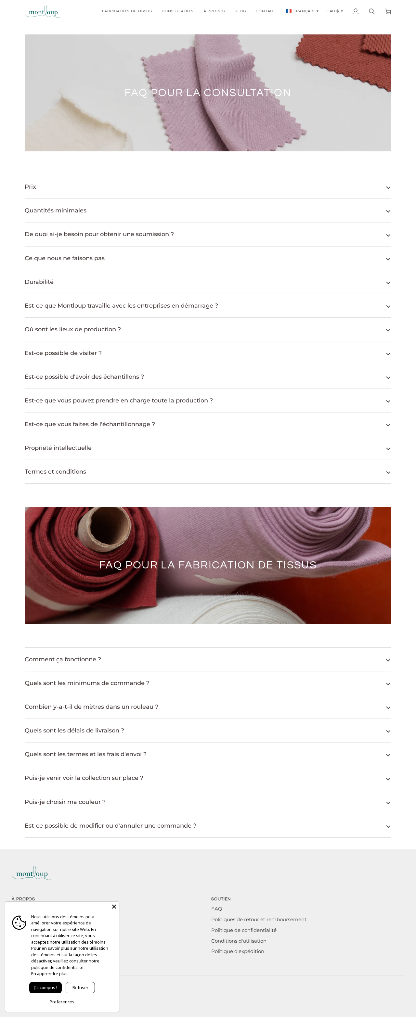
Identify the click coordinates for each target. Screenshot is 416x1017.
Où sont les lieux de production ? (73, 329)
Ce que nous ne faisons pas (65, 258)
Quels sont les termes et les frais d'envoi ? (86, 754)
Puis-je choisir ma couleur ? (65, 801)
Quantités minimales (55, 210)
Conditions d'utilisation (238, 941)
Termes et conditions (55, 471)
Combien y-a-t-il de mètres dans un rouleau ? (91, 706)
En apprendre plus (49, 973)
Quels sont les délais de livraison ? (74, 730)
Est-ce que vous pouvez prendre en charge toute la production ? (119, 400)
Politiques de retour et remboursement (258, 919)
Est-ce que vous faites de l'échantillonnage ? (90, 424)
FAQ (216, 909)
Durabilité (39, 281)
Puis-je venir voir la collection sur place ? (84, 777)
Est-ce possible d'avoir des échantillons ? (84, 376)
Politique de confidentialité (244, 930)
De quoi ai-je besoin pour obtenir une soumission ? (99, 234)
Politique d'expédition (237, 951)
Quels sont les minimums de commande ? (87, 683)
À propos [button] (23, 899)
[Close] (114, 906)
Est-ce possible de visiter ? (63, 353)
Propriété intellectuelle (58, 447)
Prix (30, 186)
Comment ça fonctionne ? (63, 659)
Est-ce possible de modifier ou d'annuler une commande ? (110, 825)
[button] (127, 11)
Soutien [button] (221, 899)
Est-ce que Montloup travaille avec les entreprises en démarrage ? (121, 305)
